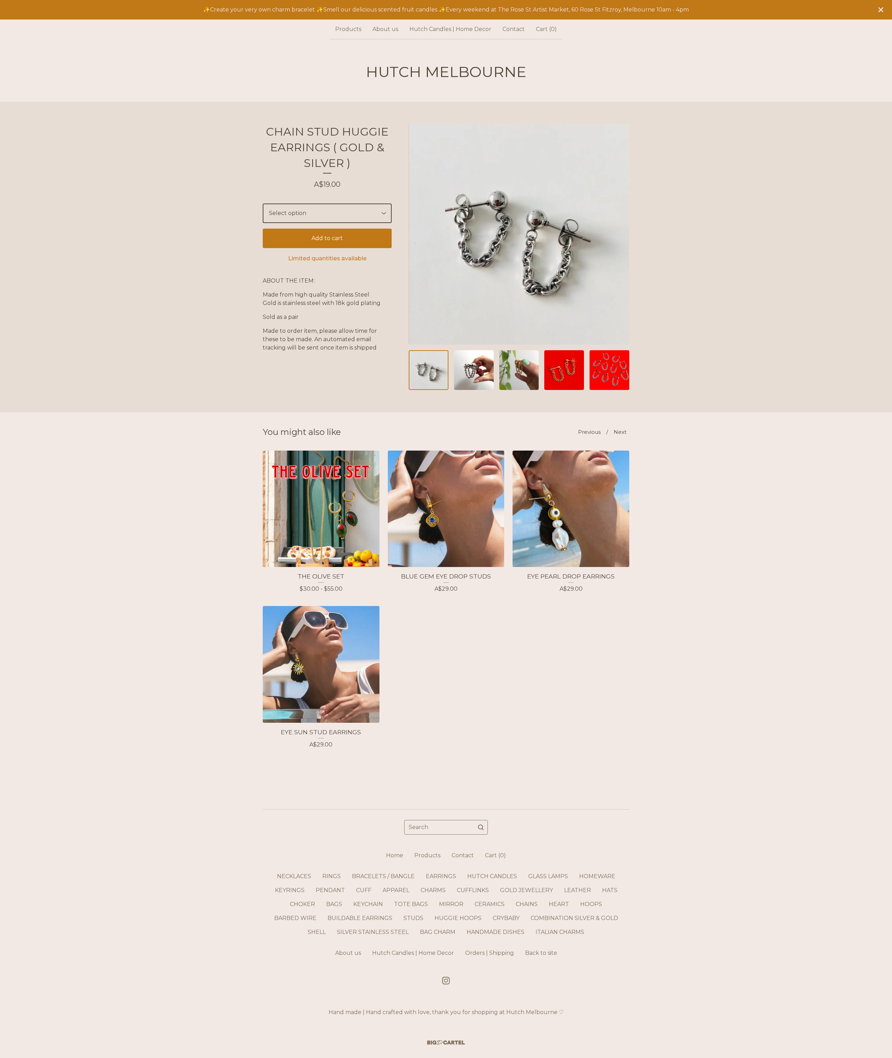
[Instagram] (446, 980)
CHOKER (302, 904)
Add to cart (327, 238)
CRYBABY (506, 918)
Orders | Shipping (489, 953)
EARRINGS (441, 876)
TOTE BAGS (411, 904)
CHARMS (433, 890)
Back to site (541, 953)
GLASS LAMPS (548, 876)
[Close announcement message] (880, 9)
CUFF (363, 890)
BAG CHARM (437, 932)
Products (348, 29)
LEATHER (577, 890)
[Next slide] (619, 234)
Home (394, 855)
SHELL (317, 932)
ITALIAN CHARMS (560, 932)
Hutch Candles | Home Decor (450, 29)
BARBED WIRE (295, 918)
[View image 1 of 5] (428, 370)
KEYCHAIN (368, 904)
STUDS (413, 918)
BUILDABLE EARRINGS (360, 918)
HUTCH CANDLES (492, 876)
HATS (609, 890)
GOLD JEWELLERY (526, 890)
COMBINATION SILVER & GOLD (574, 918)
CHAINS (527, 904)
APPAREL (396, 890)
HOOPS (591, 904)
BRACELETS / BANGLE (383, 876)
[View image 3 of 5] (519, 370)
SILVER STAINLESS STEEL (373, 932)
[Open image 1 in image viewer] (519, 234)
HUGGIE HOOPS (458, 918)
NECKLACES (294, 876)
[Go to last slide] (418, 234)
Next (620, 432)
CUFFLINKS (473, 890)
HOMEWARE (597, 876)
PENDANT (330, 890)
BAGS (334, 904)
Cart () (546, 29)
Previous (589, 432)
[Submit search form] (481, 827)
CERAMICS (490, 904)
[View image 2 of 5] (474, 370)
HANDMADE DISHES (495, 932)
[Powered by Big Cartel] (446, 1042)
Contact (513, 29)
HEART (559, 904)
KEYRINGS (290, 890)
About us (385, 29)
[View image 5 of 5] (609, 370)
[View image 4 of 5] (564, 370)
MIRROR (451, 904)
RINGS (331, 876)
